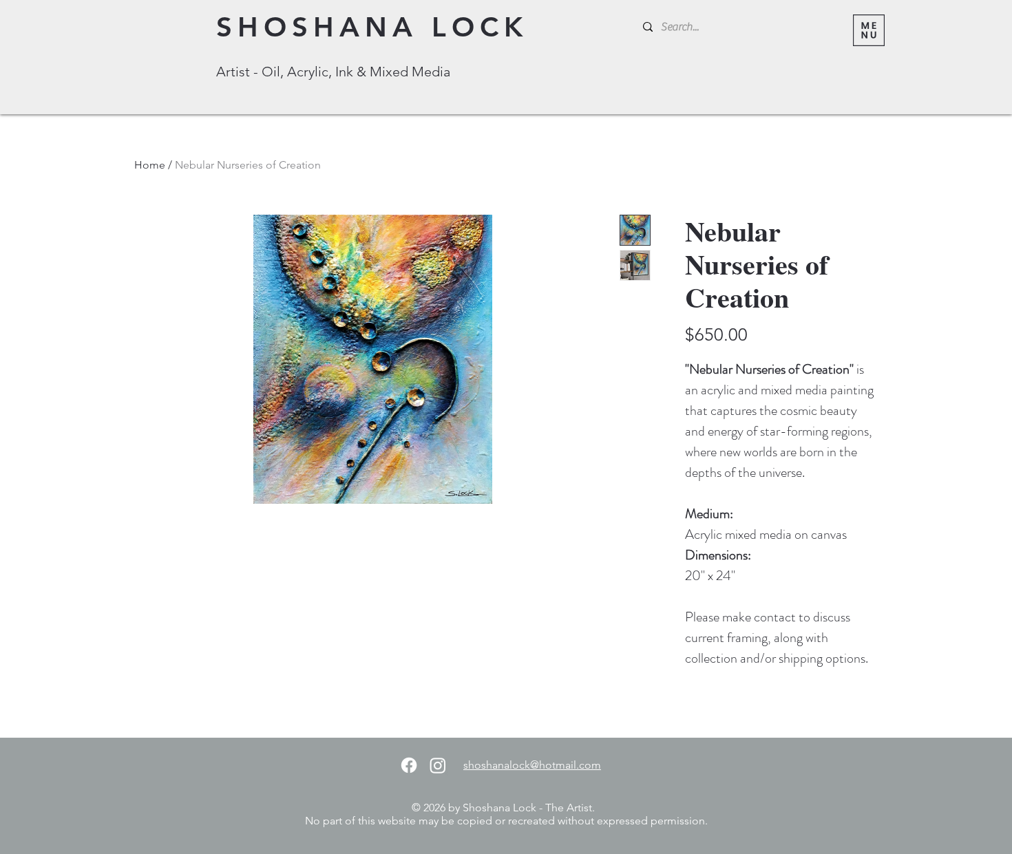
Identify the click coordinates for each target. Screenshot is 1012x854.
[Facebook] (409, 765)
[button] (869, 30)
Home (149, 164)
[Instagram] (438, 765)
